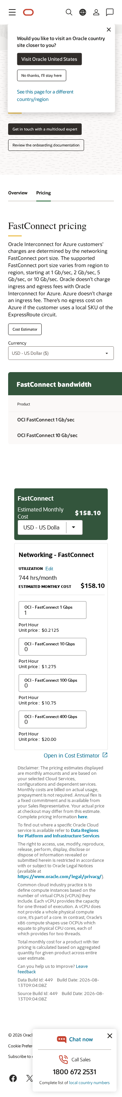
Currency (17, 343)
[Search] (69, 12)
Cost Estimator (25, 329)
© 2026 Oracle (21, 1035)
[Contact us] (110, 12)
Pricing (43, 192)
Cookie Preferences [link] (25, 1045)
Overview (17, 192)
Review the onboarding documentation (46, 144)
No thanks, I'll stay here (41, 75)
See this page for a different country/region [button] (45, 95)
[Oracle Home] (28, 12)
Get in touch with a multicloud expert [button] (45, 129)
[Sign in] (96, 12)
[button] (12, 12)
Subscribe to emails (26, 1056)
